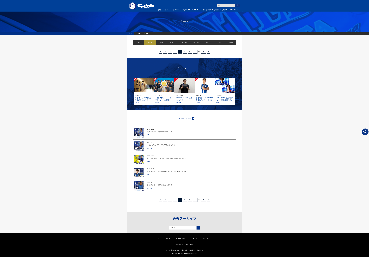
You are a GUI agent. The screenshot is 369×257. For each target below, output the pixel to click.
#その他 (137, 102)
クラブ (224, 10)
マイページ (234, 10)
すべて (138, 42)
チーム (167, 10)
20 (203, 51)
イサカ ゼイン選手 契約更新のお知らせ (161, 145)
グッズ (216, 10)
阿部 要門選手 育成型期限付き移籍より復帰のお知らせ (166, 171)
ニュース (139, 33)
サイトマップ (194, 238)
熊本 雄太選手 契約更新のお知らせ (159, 132)
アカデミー (196, 42)
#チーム (149, 135)
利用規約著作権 (180, 238)
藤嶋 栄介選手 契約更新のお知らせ (159, 185)
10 (195, 51)
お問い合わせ (207, 238)
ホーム (161, 42)
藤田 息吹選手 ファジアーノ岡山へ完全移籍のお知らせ (166, 158)
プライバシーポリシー (164, 238)
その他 (231, 42)
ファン (208, 42)
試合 (160, 10)
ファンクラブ (206, 10)
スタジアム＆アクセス (190, 10)
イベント (173, 42)
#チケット (219, 102)
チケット (176, 10)
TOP (130, 33)
